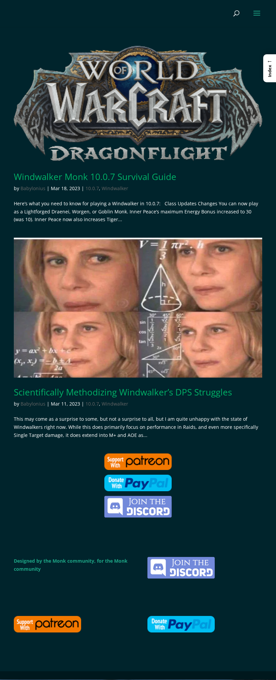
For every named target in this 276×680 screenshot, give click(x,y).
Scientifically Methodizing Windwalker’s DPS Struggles (123, 392)
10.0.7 (92, 188)
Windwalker (115, 188)
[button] (269, 68)
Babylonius (33, 188)
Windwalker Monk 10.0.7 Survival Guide (95, 177)
